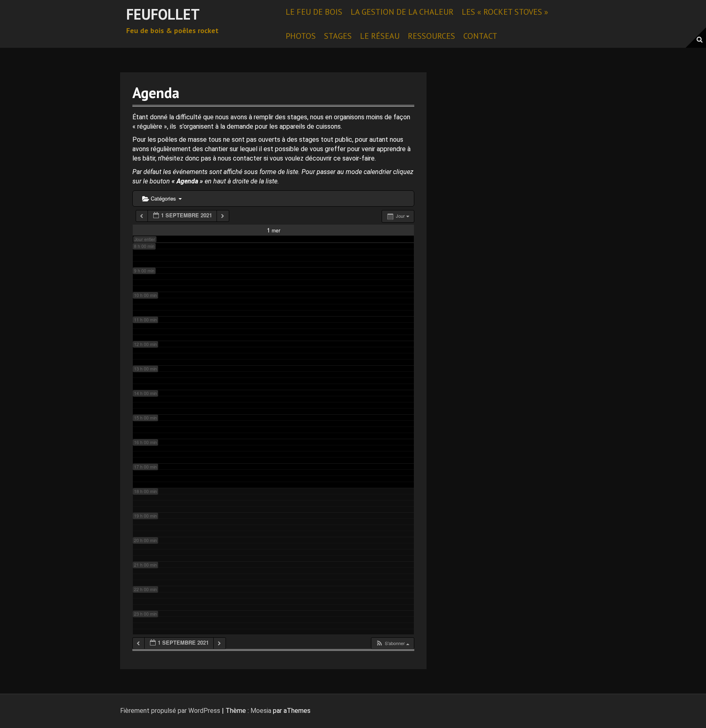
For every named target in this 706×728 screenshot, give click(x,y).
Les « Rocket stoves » (505, 12)
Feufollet (163, 14)
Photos (301, 36)
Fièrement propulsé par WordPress (170, 711)
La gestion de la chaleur (402, 12)
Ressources (431, 36)
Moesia (260, 711)
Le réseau (380, 36)
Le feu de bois (314, 12)
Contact (480, 36)
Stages (338, 36)
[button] (392, 643)
